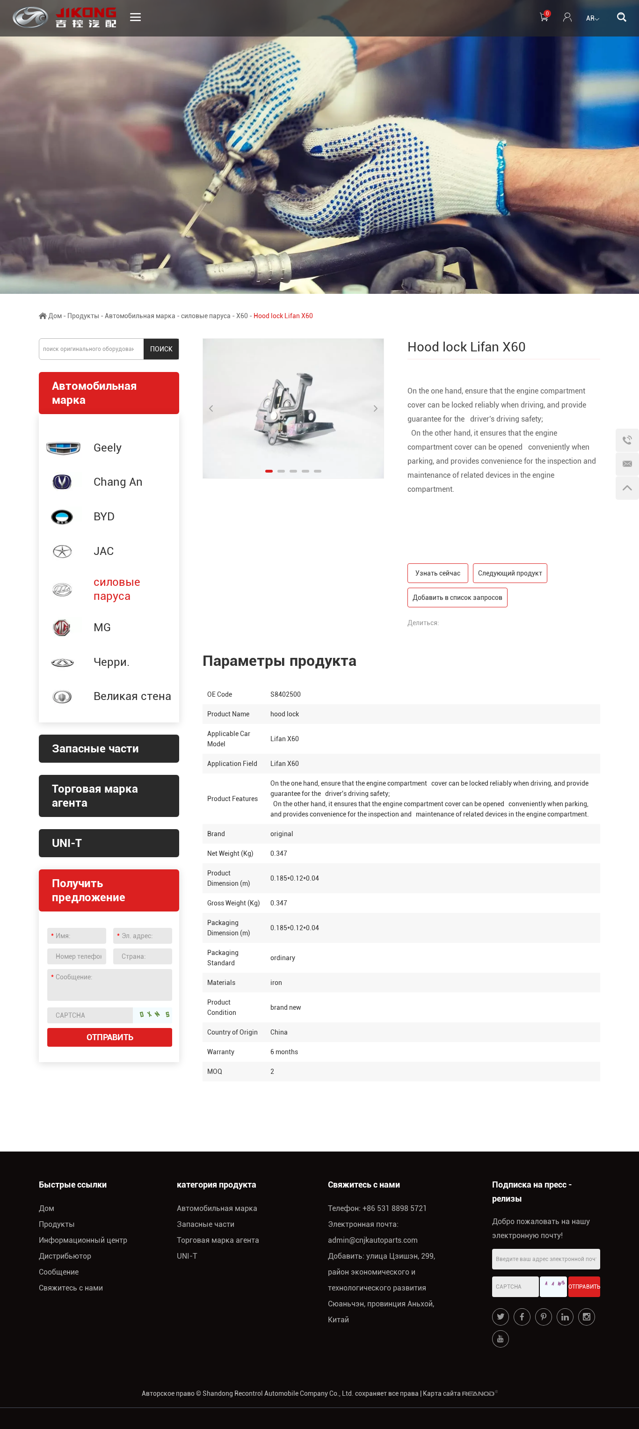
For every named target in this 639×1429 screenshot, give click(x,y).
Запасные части (95, 748)
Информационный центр (83, 1240)
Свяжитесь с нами (71, 1287)
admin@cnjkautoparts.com (373, 1240)
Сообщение (59, 1272)
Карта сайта (442, 1393)
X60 (242, 316)
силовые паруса (206, 316)
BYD (104, 516)
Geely (108, 447)
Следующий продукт (510, 573)
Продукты (83, 316)
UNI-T (67, 843)
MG (102, 627)
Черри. (112, 662)
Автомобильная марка (140, 316)
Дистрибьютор (65, 1256)
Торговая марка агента (218, 1240)
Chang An (118, 481)
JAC (104, 551)
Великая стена (132, 696)
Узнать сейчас (437, 573)
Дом (55, 316)
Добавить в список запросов (457, 597)
